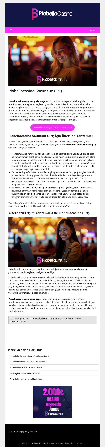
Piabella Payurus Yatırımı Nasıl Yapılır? (26, 379)
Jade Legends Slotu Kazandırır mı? (24, 373)
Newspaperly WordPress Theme (69, 443)
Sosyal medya (69, 193)
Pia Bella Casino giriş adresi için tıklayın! (52, 127)
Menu (92, 30)
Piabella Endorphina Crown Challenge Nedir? (29, 356)
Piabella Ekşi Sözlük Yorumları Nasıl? (26, 367)
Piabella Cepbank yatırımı (48, 318)
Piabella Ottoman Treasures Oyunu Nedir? (28, 361)
